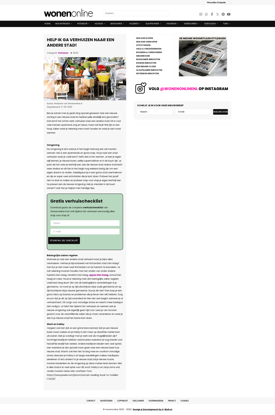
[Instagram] (201, 15)
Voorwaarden (156, 401)
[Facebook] (212, 15)
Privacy (172, 401)
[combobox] (135, 13)
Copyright (122, 401)
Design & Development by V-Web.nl (152, 409)
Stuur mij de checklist (64, 240)
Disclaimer (138, 401)
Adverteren (106, 401)
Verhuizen (63, 53)
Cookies (184, 401)
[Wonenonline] (69, 13)
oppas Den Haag (98, 274)
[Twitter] (218, 15)
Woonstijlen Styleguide (216, 2)
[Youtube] (228, 15)
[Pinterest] (223, 15)
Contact (91, 401)
